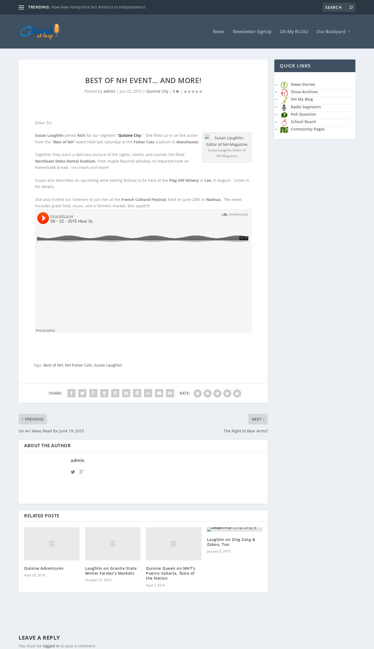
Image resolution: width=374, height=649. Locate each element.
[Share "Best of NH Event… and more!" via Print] (170, 393)
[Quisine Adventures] (52, 543)
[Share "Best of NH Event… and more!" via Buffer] (137, 393)
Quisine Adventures (44, 568)
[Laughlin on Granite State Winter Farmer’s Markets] (113, 543)
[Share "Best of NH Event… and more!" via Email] (159, 393)
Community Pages (308, 129)
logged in (51, 645)
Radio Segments (306, 106)
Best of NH (53, 365)
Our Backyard (331, 32)
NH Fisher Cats (78, 365)
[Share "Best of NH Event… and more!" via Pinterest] (115, 393)
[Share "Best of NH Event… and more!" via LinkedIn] (126, 393)
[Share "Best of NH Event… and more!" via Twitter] (82, 393)
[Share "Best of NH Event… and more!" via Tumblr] (104, 393)
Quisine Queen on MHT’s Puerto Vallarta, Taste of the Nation (170, 573)
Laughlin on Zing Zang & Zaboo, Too (231, 542)
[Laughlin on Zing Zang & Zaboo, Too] (235, 529)
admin (109, 91)
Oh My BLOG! (294, 32)
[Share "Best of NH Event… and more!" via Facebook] (71, 393)
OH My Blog (302, 99)
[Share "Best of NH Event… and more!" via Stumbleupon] (148, 393)
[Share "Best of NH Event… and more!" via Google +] (93, 393)
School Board (303, 121)
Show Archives (304, 91)
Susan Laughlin (108, 365)
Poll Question (303, 114)
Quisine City (157, 91)
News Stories (303, 84)
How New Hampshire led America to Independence (98, 7)
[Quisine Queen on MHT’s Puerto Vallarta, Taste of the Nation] (174, 543)
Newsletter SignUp (252, 32)
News (219, 32)
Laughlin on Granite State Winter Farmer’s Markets (111, 571)
